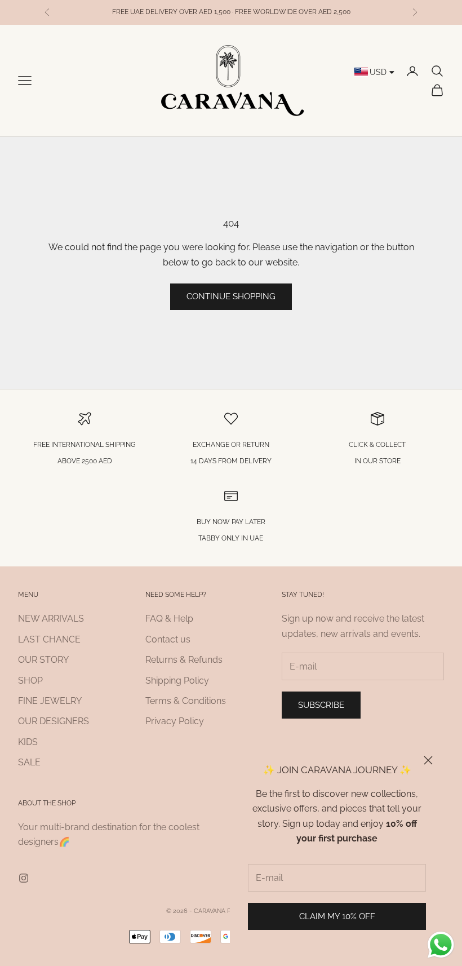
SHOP (30, 680)
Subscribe (321, 705)
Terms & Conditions (185, 700)
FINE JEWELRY (50, 700)
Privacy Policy (174, 721)
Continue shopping (231, 296)
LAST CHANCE (49, 639)
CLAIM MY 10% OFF (337, 916)
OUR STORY (43, 659)
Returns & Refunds (184, 659)
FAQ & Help (169, 618)
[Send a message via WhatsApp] (440, 944)
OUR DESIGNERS (53, 721)
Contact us (167, 639)
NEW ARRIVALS (51, 618)
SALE (29, 762)
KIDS (28, 742)
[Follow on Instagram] (23, 878)
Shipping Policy (177, 680)
